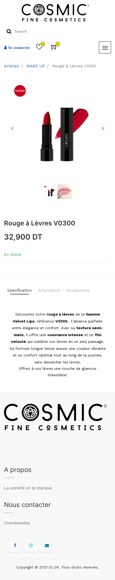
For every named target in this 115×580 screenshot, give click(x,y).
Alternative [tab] (49, 290)
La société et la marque (28, 488)
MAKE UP (35, 66)
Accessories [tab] (78, 290)
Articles (11, 66)
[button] (12, 128)
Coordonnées (17, 523)
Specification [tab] (19, 290)
